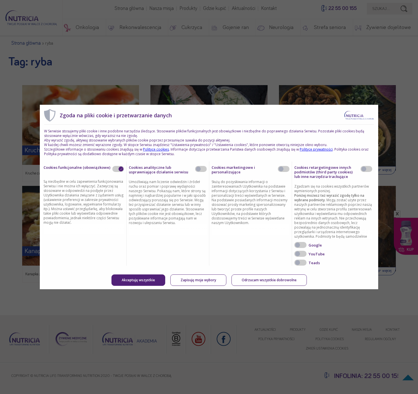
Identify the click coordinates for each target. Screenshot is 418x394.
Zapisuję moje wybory (198, 280)
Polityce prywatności (316, 149)
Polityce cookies (156, 149)
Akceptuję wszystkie (138, 280)
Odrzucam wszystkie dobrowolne (269, 280)
